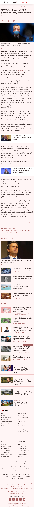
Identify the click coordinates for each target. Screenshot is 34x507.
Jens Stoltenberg (5, 232)
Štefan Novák (21, 313)
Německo (27, 230)
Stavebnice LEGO (27, 474)
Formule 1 (3, 439)
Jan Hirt (20, 420)
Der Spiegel (21, 70)
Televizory (27, 476)
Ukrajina (21, 230)
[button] (17, 32)
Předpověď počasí (24, 461)
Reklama (14, 485)
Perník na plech (21, 441)
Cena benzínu (13, 463)
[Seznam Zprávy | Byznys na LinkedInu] (24, 499)
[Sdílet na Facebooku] (29, 222)
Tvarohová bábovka (22, 437)
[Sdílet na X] (32, 222)
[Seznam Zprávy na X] (13, 499)
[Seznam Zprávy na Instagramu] (17, 499)
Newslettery (11, 492)
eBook (4, 21)
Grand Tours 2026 (22, 426)
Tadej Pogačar (21, 422)
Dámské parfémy (7, 476)
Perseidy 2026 (6, 463)
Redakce (9, 485)
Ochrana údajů (22, 485)
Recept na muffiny (22, 433)
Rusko (13, 228)
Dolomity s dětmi (5, 457)
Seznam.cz (25, 2)
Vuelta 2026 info (22, 415)
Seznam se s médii (17, 490)
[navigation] (2, 2)
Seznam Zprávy (21, 323)
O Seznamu (11, 483)
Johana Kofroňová (19, 315)
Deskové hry (21, 476)
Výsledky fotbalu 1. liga (6, 433)
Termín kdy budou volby (6, 422)
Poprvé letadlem (5, 448)
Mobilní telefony (18, 474)
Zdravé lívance (21, 435)
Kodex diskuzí (27, 490)
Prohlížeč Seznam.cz (26, 488)
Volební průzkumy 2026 (6, 417)
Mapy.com (16, 461)
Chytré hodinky (12, 478)
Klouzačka (9, 469)
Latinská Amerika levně (6, 454)
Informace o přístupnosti (16, 487)
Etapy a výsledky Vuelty (23, 417)
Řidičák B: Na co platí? (23, 452)
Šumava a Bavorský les (6, 450)
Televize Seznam (6, 490)
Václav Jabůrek (22, 341)
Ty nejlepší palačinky (23, 431)
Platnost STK (21, 457)
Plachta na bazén (19, 467)
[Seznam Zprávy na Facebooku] (10, 499)
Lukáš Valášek (21, 332)
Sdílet (10, 21)
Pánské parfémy (20, 478)
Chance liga (4, 431)
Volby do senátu (5, 424)
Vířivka (16, 471)
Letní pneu (14, 476)
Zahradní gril (28, 469)
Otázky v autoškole (22, 454)
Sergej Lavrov (26, 232)
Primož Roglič (21, 424)
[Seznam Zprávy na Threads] (20, 499)
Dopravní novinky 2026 (23, 450)
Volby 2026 (3, 415)
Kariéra (17, 483)
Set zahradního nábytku (18, 469)
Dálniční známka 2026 (23, 448)
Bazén (12, 467)
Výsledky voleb (4, 420)
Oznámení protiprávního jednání (10, 488)
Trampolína (27, 467)
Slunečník (4, 469)
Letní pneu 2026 (22, 446)
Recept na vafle (21, 439)
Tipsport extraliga (5, 435)
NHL (2, 441)
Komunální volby (5, 426)
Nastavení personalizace (16, 494)
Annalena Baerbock (16, 232)
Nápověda (23, 483)
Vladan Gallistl (22, 359)
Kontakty (29, 483)
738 (16, 21)
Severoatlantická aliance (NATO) (9, 230)
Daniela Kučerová (23, 352)
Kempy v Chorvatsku (6, 446)
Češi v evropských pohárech (24, 463)
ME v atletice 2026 (5, 437)
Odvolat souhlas (20, 492)
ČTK (2, 16)
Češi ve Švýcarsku (5, 452)
